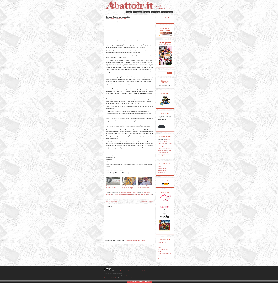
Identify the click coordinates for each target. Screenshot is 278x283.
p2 (144, 194)
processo (150, 194)
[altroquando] (164, 225)
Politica (130, 192)
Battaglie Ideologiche (125, 192)
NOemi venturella (162, 143)
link (120, 195)
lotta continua (115, 194)
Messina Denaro (136, 194)
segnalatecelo (128, 275)
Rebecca (168, 139)
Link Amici (146, 12)
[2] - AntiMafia (135, 192)
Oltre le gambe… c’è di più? (148, 201)
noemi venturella (162, 150)
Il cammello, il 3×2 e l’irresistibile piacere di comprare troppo (163, 244)
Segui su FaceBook (165, 18)
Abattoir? (128, 12)
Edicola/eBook (138, 12)
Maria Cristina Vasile (122, 18)
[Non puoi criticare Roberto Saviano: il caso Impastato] (145, 181)
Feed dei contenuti (162, 168)
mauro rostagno (129, 194)
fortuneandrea (161, 148)
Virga (114, 195)
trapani (111, 195)
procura (107, 195)
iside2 (107, 194)
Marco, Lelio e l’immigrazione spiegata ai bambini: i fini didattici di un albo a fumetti (128, 187)
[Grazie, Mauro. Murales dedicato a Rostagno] (113, 181)
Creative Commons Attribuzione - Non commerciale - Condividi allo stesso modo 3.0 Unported (139, 270)
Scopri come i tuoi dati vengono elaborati (135, 240)
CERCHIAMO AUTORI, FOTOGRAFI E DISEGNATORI (139, 281)
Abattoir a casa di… (167, 12)
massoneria (123, 194)
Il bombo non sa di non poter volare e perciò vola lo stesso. (165, 145)
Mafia (120, 194)
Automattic (129, 277)
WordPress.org (161, 172)
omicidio (141, 194)
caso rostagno (147, 192)
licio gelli (110, 194)
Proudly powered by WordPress (110, 277)
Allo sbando (169, 148)
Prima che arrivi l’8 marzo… (111, 201)
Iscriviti (161, 126)
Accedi (159, 166)
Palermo (146, 194)
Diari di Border (156, 12)
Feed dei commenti (162, 170)
